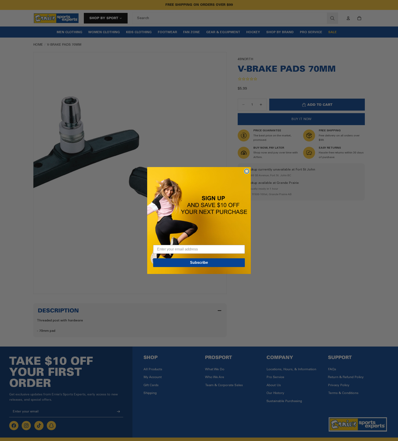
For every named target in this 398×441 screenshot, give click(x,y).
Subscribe (199, 263)
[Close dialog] (246, 171)
